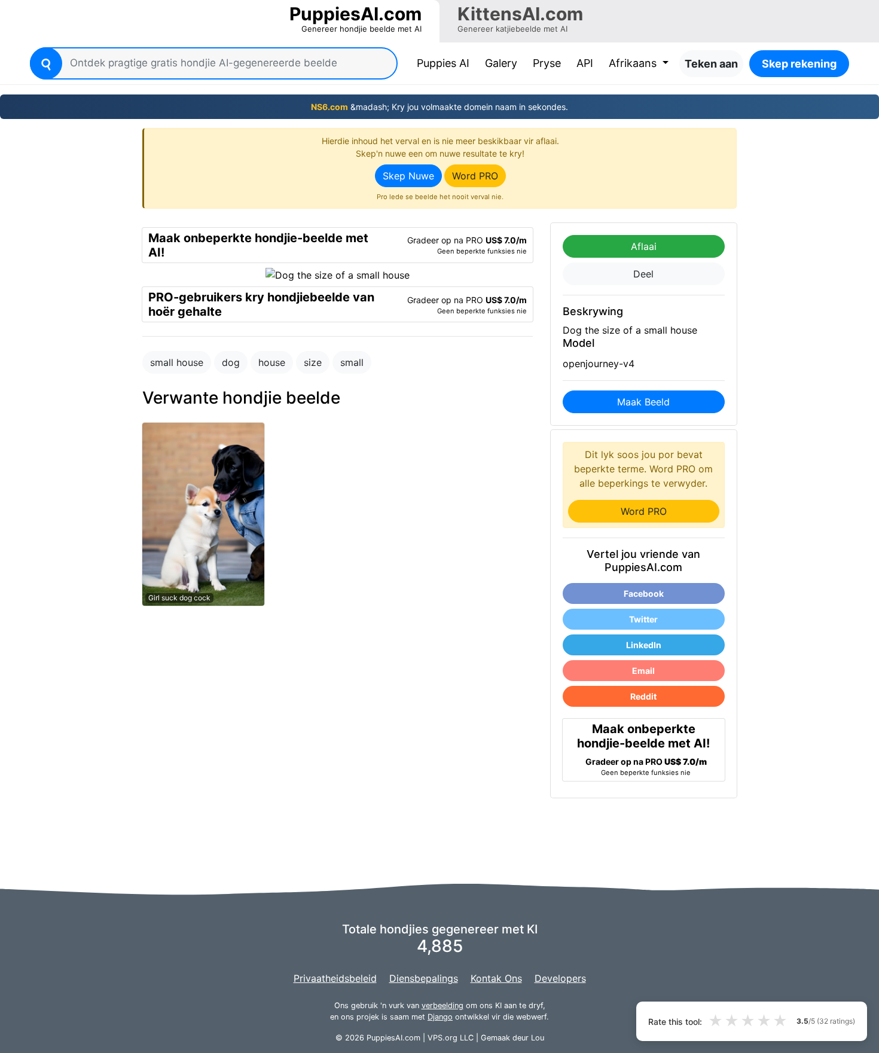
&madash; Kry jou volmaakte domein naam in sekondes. (439, 107)
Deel (643, 274)
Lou (537, 1037)
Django (440, 1016)
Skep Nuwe (408, 176)
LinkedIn (643, 645)
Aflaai (644, 246)
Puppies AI (445, 62)
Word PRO (475, 176)
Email (643, 671)
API (584, 63)
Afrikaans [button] (634, 63)
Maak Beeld (643, 402)
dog (231, 362)
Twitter (643, 619)
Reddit (643, 696)
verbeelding (442, 1005)
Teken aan (711, 63)
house (271, 362)
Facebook (644, 593)
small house (176, 362)
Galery (501, 63)
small (352, 362)
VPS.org (442, 1037)
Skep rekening (799, 63)
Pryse (547, 63)
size (313, 362)
